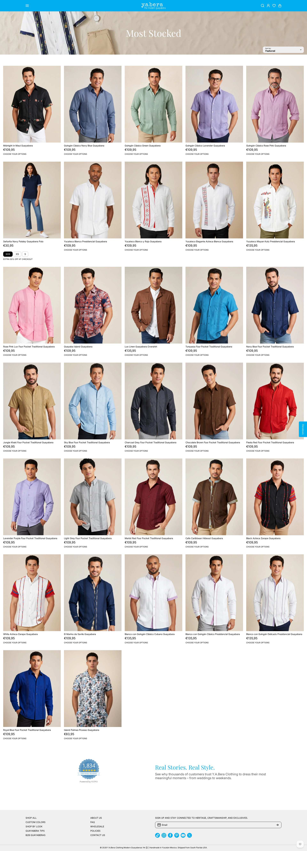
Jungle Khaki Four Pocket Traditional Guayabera (28, 442)
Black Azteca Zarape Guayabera (263, 538)
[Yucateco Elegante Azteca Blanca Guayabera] (214, 200)
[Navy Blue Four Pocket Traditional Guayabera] (275, 305)
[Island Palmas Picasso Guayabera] (93, 688)
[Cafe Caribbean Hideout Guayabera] (214, 496)
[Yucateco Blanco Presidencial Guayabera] (93, 200)
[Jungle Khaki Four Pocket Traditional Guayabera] (32, 401)
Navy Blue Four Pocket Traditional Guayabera (270, 346)
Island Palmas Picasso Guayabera (81, 730)
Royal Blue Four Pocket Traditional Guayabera (27, 730)
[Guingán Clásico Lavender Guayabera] (214, 104)
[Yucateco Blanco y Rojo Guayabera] (153, 200)
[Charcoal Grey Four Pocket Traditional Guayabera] (153, 401)
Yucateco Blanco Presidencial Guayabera (85, 241)
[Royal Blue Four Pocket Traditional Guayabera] (32, 688)
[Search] (262, 5)
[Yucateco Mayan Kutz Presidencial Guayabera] (275, 200)
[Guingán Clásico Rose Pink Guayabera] (275, 104)
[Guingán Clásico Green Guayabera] (153, 104)
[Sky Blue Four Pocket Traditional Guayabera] (93, 401)
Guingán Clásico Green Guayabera (143, 145)
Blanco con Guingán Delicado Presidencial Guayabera (274, 634)
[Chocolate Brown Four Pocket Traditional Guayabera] (214, 401)
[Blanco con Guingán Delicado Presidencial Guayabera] (275, 592)
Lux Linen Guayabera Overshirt (141, 346)
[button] (279, 5)
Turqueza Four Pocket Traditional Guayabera (208, 346)
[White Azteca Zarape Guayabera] (32, 592)
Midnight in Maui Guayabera (18, 145)
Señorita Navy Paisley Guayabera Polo (23, 241)
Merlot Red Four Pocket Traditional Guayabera (149, 538)
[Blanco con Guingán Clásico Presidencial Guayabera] (214, 592)
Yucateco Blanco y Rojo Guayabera (143, 241)
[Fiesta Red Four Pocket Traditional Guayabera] (275, 401)
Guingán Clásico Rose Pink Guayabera (266, 145)
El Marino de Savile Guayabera (80, 634)
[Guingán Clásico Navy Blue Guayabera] (93, 104)
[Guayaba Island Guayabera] (93, 305)
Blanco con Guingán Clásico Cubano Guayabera (150, 634)
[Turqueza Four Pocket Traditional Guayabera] (214, 305)
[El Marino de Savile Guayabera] (93, 592)
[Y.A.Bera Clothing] (153, 6)
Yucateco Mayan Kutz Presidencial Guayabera (270, 241)
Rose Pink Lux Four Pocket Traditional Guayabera (29, 346)
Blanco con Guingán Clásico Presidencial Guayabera (212, 634)
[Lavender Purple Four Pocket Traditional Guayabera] (32, 496)
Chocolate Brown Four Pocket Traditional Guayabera (212, 442)
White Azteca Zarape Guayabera (20, 634)
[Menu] (27, 5)
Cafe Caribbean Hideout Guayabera (204, 538)
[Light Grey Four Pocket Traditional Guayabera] (93, 496)
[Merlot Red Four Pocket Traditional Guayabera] (153, 496)
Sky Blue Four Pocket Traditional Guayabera (87, 442)
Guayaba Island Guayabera (78, 346)
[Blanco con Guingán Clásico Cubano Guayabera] (153, 592)
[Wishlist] (274, 5)
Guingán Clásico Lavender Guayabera (205, 145)
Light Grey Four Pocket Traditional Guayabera (88, 538)
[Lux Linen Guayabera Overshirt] (153, 305)
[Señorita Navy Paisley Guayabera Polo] (32, 200)
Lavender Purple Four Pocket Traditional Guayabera (30, 538)
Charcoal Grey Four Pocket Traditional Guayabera (150, 442)
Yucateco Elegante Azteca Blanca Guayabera (209, 241)
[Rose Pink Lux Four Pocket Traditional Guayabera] (32, 305)
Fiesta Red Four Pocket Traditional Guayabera (270, 442)
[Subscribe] (277, 825)
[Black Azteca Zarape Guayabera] (275, 496)
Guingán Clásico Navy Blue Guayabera (84, 145)
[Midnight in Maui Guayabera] (32, 104)
